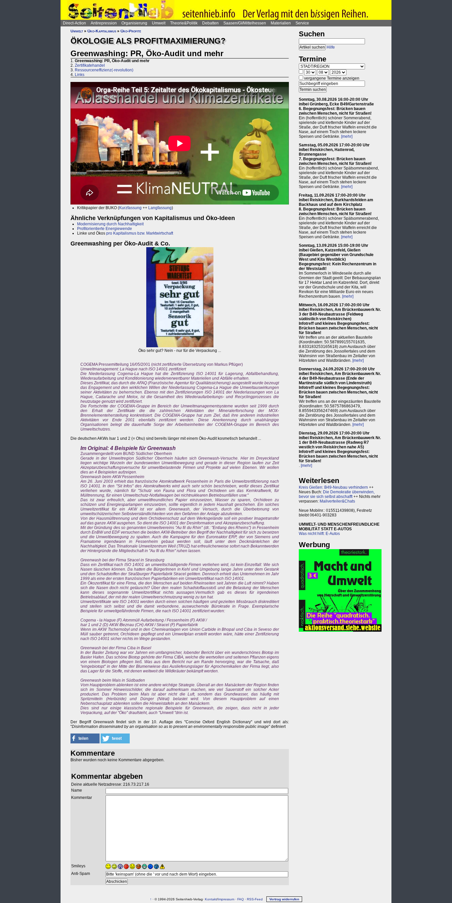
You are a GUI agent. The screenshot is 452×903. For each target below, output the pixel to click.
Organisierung (134, 23)
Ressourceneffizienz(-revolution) (104, 70)
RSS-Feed (255, 899)
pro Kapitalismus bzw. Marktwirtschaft (139, 233)
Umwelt (158, 23)
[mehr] (346, 136)
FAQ (240, 899)
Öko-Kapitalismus (101, 31)
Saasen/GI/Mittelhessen (244, 23)
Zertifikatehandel (90, 65)
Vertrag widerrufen (284, 899)
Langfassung (160, 208)
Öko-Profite (130, 31)
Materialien (281, 23)
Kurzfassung (130, 208)
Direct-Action (74, 23)
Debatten (210, 23)
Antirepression (104, 23)
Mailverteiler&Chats (337, 501)
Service (302, 23)
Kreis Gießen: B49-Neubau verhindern (333, 487)
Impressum (226, 899)
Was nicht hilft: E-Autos (319, 533)
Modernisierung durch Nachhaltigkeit (110, 224)
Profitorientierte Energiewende (104, 228)
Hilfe (331, 47)
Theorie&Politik (184, 23)
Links (79, 74)
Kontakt (211, 899)
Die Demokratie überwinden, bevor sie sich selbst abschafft (337, 494)
